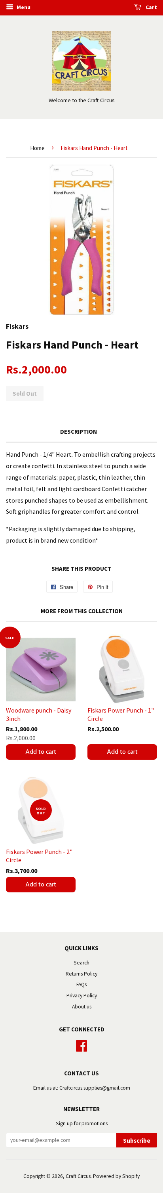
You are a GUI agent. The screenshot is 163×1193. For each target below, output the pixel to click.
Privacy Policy (81, 995)
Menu (22, 7)
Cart (150, 7)
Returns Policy (81, 973)
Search (81, 962)
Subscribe (136, 1140)
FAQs (81, 984)
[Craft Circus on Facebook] (81, 1044)
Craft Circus (78, 1176)
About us (81, 1006)
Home (37, 148)
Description (78, 431)
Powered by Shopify (116, 1176)
